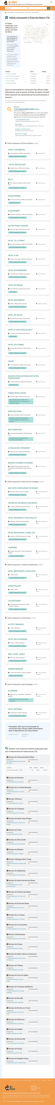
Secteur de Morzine (15, 778)
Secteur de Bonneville (16, 1039)
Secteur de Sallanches (17, 871)
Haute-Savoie (28, 12)
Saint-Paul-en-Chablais (10, 76)
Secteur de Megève (15, 849)
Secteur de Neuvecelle (17, 840)
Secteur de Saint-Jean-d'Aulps (20, 819)
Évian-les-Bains (8, 74)
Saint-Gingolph (8, 83)
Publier (10, 734)
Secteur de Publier (15, 1029)
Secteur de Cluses (15, 944)
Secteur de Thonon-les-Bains (19, 892)
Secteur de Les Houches (17, 925)
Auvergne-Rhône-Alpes (19, 12)
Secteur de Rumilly (15, 998)
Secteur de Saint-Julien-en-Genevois (22, 954)
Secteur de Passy (15, 1049)
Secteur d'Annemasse (16, 934)
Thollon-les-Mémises (9, 78)
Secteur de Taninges (16, 809)
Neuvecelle (24, 734)
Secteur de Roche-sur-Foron (19, 1008)
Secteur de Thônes (15, 965)
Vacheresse (8, 81)
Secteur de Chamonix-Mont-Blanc (21, 757)
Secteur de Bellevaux (16, 1019)
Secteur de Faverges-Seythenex (20, 987)
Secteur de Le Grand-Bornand (19, 787)
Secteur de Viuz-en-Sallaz (18, 975)
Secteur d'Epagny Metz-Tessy (19, 859)
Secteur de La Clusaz (16, 915)
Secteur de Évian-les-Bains (18, 903)
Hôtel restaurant (10, 12)
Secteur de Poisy (14, 830)
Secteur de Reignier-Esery (18, 1058)
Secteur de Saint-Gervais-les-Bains (21, 880)
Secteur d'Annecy (15, 799)
